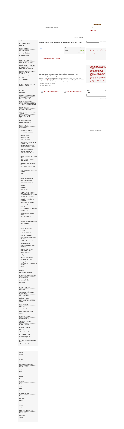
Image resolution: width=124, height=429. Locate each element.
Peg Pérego (22, 398)
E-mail (88, 92)
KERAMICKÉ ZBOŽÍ (24, 318)
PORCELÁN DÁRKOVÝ (25, 316)
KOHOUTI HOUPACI (24, 287)
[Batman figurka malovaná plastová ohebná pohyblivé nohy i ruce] (50, 69)
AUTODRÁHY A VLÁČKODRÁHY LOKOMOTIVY (29, 143)
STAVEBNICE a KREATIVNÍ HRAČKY (27, 214)
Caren (20, 371)
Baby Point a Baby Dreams (26, 364)
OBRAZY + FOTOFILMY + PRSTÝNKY (25, 322)
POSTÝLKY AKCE (23, 88)
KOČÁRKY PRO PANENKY (26, 62)
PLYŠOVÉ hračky (25, 210)
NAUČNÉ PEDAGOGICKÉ (27, 133)
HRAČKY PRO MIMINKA (27, 178)
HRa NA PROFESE (25, 252)
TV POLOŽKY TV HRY (26, 130)
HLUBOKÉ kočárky (24, 55)
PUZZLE (21, 285)
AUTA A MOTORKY (25, 139)
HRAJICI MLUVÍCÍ (25, 137)
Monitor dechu (23, 412)
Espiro (21, 376)
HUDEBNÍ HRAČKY (25, 135)
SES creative (24, 219)
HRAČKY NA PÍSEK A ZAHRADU (27, 275)
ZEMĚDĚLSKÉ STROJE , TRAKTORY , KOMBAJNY (27, 152)
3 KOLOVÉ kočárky (24, 48)
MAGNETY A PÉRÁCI (26, 232)
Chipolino (21, 381)
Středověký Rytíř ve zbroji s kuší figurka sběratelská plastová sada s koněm (98, 67)
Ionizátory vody (23, 420)
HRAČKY (21, 270)
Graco (20, 386)
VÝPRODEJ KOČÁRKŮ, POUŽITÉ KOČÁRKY (25, 337)
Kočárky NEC (46, 37)
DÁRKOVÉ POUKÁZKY (25, 332)
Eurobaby (21, 378)
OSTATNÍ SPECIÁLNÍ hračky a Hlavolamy (28, 238)
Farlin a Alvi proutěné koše (26, 410)
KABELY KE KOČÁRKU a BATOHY (25, 76)
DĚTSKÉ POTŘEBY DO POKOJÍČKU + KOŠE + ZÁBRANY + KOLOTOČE (25, 117)
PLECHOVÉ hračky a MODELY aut (28, 164)
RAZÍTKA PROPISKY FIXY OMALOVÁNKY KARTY (27, 250)
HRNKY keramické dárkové (26, 311)
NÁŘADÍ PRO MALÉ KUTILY (28, 166)
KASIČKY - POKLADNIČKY (27, 257)
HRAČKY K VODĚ (23, 277)
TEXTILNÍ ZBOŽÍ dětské (25, 122)
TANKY (22, 173)
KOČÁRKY (22, 45)
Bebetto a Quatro (23, 366)
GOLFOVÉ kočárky (24, 50)
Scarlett (21, 405)
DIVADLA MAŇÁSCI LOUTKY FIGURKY (28, 205)
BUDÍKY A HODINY (24, 324)
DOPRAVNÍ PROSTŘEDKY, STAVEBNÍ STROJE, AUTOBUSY (29, 146)
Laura (20, 388)
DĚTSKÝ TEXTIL (23, 125)
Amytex (21, 417)
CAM (20, 369)
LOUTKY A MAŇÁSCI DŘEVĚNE (29, 208)
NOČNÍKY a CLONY (24, 298)
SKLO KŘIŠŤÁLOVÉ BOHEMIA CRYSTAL (27, 301)
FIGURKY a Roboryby (26, 235)
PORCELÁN (22, 313)
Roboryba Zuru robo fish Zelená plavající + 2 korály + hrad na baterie (97, 74)
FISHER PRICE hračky (26, 228)
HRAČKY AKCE (23, 127)
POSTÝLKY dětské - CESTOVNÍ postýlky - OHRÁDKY (27, 85)
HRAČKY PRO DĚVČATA (27, 182)
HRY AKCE (22, 282)
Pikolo (21, 400)
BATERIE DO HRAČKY (26, 259)
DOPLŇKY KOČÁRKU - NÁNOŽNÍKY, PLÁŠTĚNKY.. (26, 68)
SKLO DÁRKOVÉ (23, 304)
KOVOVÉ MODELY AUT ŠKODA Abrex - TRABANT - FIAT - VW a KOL (29, 156)
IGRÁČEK (23, 230)
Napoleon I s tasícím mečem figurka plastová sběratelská (96, 71)
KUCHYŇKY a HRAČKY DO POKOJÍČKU (27, 200)
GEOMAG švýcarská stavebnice (29, 221)
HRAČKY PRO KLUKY (26, 180)
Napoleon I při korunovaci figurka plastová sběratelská (98, 57)
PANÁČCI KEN (24, 189)
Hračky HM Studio (25, 255)
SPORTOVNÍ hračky (26, 226)
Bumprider (22, 415)
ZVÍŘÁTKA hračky (25, 243)
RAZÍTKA (21, 329)
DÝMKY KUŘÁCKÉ (24, 344)
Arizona (21, 359)
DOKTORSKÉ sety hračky (27, 202)
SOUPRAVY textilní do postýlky (27, 95)
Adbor (21, 361)
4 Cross (21, 354)
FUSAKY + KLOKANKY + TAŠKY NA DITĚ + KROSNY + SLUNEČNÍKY (27, 72)
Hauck (21, 395)
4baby (20, 407)
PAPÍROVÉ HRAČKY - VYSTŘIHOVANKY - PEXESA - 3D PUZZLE (29, 263)
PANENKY (23, 187)
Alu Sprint (22, 357)
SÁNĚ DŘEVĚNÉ (25, 223)
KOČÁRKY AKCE (23, 41)
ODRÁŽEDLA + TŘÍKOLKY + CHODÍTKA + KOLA (26, 293)
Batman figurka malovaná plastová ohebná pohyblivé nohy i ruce (98, 50)
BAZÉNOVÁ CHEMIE (24, 327)
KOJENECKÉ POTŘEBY (25, 120)
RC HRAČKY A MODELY (27, 149)
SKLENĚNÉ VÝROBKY (25, 309)
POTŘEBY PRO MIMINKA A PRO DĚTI (27, 341)
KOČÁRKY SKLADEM (24, 43)
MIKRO (22, 266)
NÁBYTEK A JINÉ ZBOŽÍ (25, 101)
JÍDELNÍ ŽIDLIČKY (24, 107)
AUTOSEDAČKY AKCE (25, 82)
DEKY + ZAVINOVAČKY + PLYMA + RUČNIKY (27, 113)
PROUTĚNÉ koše (23, 92)
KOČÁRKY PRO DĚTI (24, 334)
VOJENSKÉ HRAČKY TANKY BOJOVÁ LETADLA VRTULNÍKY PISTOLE (29, 170)
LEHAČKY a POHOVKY (25, 109)
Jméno (88, 90)
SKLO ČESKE (22, 306)
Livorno (21, 391)
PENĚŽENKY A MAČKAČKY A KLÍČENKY (28, 246)
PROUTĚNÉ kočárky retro (25, 60)
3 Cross (21, 352)
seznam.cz (22, 425)
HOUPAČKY (22, 289)
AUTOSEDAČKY (23, 79)
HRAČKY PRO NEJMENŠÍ (25, 272)
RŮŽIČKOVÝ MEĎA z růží (27, 241)
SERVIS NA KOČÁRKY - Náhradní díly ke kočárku (25, 98)
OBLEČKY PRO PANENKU (27, 196)
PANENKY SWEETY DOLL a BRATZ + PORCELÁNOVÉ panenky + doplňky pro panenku (29, 193)
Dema (20, 374)
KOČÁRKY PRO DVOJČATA (26, 58)
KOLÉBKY (22, 90)
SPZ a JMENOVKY (23, 295)
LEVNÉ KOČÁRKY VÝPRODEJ (27, 65)
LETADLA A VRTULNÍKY (27, 176)
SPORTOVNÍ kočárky (24, 53)
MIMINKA (23, 185)
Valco (20, 383)
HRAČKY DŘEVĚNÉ (24, 280)
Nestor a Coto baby (24, 393)
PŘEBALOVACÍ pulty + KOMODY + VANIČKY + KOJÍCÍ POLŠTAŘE (27, 104)
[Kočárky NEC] (36, 6)
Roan (20, 403)
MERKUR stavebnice (26, 216)
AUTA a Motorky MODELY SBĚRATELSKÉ (27, 160)
